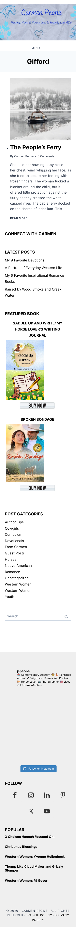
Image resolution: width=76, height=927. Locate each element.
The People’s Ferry (35, 147)
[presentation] (40, 109)
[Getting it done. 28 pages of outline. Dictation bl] (38, 708)
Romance (12, 572)
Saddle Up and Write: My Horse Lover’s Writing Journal (37, 329)
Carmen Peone (24, 156)
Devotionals (14, 541)
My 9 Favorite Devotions (24, 260)
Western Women (18, 584)
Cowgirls (12, 528)
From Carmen (16, 547)
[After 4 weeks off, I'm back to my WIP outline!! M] (38, 745)
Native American (18, 566)
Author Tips (14, 522)
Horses (10, 559)
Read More (21, 218)
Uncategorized (17, 578)
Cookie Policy (39, 915)
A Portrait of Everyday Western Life (33, 268)
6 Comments (46, 156)
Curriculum (13, 534)
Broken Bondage (37, 419)
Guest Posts (15, 553)
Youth (9, 597)
